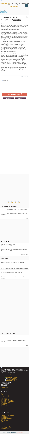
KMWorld (2, 421)
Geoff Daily (3, 11)
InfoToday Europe (4, 420)
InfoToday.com (4, 419)
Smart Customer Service (5, 423)
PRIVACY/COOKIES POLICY (6, 387)
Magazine (3, 394)
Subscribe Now (13, 94)
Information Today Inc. (5, 374)
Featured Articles (3, 12)
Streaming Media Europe (5, 426)
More (27, 218)
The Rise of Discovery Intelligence (13, 337)
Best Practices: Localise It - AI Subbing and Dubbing (17, 209)
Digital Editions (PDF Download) (7, 396)
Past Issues (20, 98)
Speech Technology (5, 425)
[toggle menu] (26, 5)
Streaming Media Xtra (5, 399)
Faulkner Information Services (6, 418)
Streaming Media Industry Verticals (7, 401)
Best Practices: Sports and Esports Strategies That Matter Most (14, 214)
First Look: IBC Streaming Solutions (8, 244)
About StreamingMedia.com (6, 408)
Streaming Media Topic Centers (7, 400)
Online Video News (4, 405)
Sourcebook (3, 404)
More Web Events (24, 254)
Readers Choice (4, 403)
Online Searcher (4, 422)
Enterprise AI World (4, 417)
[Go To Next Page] (27, 17)
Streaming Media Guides (5, 402)
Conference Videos (4, 397)
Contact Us (3, 409)
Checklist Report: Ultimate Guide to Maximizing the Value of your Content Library (14, 341)
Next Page (23, 76)
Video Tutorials (4, 398)
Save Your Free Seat (14, 6)
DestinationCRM (4, 416)
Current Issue (8, 98)
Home (2, 393)
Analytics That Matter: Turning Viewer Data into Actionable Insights (14, 249)
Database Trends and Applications (7, 415)
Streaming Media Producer (6, 427)
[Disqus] (14, 121)
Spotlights (3, 406)
